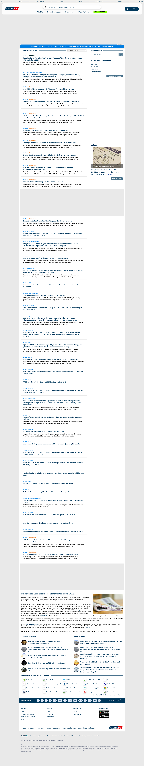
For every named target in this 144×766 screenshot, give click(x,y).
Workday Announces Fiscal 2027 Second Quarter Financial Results (47, 523)
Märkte (40, 12)
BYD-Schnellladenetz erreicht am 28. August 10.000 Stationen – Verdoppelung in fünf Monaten (52, 309)
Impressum (41, 728)
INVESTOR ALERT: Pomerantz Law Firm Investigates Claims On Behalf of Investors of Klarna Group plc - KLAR (53, 391)
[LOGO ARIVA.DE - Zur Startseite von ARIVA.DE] (12, 8)
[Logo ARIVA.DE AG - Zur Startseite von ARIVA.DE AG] (24, 736)
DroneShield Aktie (52, 692)
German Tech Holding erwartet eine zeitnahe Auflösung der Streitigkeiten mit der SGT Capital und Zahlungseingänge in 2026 (53, 271)
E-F (55, 700)
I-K (65, 700)
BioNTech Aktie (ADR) (94, 680)
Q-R (80, 700)
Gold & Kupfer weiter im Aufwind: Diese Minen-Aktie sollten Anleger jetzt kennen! (46, 642)
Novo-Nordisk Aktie (93, 684)
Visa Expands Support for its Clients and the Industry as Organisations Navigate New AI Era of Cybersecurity (52, 234)
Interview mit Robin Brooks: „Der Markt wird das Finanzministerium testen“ (51, 554)
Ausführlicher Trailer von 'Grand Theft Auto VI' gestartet (43, 431)
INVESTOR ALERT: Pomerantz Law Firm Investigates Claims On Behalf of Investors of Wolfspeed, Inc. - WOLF (53, 453)
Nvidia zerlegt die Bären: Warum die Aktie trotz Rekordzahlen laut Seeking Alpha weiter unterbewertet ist (48, 649)
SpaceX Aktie (50, 680)
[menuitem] (33, 711)
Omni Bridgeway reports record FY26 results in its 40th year (45, 295)
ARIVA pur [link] (50, 714)
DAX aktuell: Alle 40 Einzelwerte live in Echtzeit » (107, 695)
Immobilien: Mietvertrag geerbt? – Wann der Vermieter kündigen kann (48, 89)
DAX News (94, 64)
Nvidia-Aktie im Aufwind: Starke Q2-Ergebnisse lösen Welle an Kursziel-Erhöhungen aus (53, 474)
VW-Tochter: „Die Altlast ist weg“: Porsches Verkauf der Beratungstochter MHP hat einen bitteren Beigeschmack (53, 117)
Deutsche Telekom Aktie (34, 688)
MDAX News (94, 69)
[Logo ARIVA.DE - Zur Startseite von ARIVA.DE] (116, 728)
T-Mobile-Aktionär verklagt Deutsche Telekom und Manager (45, 492)
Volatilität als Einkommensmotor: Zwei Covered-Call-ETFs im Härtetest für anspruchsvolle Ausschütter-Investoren (100, 656)
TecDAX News (95, 66)
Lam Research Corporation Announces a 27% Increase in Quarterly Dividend (51, 444)
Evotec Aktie (111, 684)
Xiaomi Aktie (111, 692)
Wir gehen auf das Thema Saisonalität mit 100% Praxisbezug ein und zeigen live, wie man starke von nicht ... (105, 172)
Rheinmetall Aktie (72, 684)
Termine (87, 628)
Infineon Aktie (30, 684)
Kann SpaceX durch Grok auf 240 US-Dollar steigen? (47, 663)
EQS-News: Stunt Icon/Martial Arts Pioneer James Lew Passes (45, 258)
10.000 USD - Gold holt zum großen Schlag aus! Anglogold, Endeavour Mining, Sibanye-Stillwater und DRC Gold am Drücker (51, 75)
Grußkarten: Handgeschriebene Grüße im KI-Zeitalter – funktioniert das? (49, 155)
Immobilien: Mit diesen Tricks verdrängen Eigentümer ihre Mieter (46, 130)
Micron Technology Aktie (54, 684)
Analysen (79, 610)
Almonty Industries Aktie (74, 692)
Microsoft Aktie (112, 688)
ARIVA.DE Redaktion (31, 624)
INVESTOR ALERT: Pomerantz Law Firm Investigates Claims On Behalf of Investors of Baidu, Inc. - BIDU (53, 464)
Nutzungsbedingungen (69, 728)
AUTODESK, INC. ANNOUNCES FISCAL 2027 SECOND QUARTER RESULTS (48, 515)
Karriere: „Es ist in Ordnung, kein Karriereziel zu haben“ (43, 182)
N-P (75, 700)
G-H (60, 700)
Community (69, 12)
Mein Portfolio (83, 12)
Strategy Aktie (91, 692)
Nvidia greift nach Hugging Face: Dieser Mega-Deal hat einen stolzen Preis (47, 656)
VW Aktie (29, 692)
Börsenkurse (44, 615)
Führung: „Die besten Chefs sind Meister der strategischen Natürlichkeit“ (49, 143)
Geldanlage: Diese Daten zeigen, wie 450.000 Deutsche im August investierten (51, 101)
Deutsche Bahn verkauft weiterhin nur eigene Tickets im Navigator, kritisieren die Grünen (53, 501)
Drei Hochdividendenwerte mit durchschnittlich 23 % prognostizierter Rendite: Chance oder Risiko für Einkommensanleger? (99, 670)
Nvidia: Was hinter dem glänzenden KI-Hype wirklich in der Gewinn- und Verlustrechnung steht (101, 642)
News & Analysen (54, 12)
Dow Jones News (96, 71)
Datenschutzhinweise (54, 728)
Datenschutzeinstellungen (86, 728)
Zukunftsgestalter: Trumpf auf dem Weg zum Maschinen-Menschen (47, 221)
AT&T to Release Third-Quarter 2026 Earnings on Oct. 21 (43, 382)
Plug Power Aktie (71, 688)
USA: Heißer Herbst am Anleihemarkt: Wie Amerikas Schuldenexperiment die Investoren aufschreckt (51, 541)
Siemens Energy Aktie (94, 688)
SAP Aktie (69, 680)
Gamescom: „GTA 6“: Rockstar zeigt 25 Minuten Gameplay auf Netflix (48, 483)
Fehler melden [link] (25, 719)
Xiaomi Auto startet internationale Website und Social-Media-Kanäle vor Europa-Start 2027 (53, 286)
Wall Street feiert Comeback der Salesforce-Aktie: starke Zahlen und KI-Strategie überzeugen (53, 372)
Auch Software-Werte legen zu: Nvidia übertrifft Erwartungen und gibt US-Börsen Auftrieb (53, 418)
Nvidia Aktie (30, 680)
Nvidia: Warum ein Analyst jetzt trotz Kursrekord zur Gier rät (49, 670)
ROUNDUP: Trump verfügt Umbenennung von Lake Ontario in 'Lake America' (51, 359)
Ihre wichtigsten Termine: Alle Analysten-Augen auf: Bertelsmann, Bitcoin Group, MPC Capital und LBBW (53, 59)
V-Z (95, 700)
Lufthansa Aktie (51, 688)
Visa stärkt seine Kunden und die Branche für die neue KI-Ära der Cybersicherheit (52, 531)
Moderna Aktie (111, 680)
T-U (90, 700)
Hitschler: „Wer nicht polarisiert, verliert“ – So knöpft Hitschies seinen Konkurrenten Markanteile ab (48, 168)
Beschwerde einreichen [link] (28, 717)
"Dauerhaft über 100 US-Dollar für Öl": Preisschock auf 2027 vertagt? (100, 663)
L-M (70, 700)
